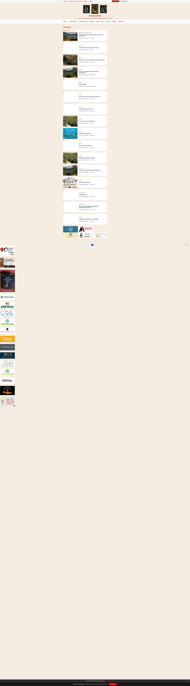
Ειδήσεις (98, 21)
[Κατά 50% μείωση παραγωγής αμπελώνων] (70, 96)
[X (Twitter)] (123, 1)
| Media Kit (71, 1)
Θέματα (83, 204)
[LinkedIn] (120, 1)
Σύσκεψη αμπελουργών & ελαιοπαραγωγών (90, 170)
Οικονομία (114, 21)
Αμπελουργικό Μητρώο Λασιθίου (87, 157)
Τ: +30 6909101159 (116, 1)
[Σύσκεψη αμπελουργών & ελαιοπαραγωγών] (70, 170)
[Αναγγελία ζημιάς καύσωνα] (70, 109)
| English (91, 1)
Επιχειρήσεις (91, 21)
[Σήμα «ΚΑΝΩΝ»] (70, 84)
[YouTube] (126, 1)
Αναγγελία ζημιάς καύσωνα (86, 108)
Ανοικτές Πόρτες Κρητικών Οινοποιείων (89, 47)
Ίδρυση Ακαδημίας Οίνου (85, 133)
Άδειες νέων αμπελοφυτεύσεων (87, 121)
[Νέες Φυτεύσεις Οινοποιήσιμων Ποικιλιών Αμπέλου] (70, 60)
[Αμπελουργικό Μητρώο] (70, 182)
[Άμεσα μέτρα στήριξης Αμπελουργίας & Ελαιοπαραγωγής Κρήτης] (70, 207)
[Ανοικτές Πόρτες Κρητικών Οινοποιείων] (70, 47)
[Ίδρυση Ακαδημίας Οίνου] (70, 133)
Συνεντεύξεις (107, 21)
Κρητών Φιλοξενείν (73, 21)
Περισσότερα (120, 21)
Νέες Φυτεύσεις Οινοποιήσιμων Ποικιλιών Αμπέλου (92, 60)
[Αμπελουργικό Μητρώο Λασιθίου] (70, 158)
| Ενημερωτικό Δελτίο (78, 1)
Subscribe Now (112, 684)
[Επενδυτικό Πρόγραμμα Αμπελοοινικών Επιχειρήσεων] (70, 72)
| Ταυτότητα (65, 1)
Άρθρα (102, 21)
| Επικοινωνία (86, 1)
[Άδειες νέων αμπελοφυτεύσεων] (70, 121)
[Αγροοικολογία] (70, 194)
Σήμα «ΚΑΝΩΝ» (83, 84)
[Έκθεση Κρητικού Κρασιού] (70, 145)
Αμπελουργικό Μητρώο (84, 182)
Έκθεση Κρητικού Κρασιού (85, 145)
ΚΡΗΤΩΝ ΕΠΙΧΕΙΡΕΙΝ (95, 16)
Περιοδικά (65, 21)
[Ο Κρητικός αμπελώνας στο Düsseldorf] (70, 219)
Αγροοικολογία (82, 194)
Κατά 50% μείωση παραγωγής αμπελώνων (89, 96)
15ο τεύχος (81, 192)
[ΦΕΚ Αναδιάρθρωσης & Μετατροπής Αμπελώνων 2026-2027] (70, 35)
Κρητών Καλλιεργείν (83, 21)
